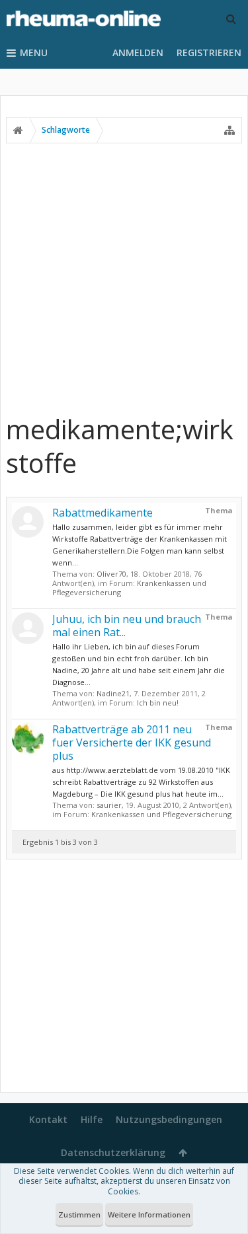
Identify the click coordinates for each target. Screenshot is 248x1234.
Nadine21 (113, 693)
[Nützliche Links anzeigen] (229, 130)
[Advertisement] (124, 278)
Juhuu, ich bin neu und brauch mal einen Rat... (126, 625)
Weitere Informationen (149, 1214)
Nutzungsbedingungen (169, 1119)
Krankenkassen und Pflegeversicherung (161, 814)
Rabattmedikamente (102, 512)
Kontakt (48, 1119)
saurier (109, 805)
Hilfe (92, 1119)
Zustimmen (79, 1214)
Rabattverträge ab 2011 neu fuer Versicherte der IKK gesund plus (131, 742)
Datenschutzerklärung (113, 1152)
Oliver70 (111, 574)
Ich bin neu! (158, 703)
